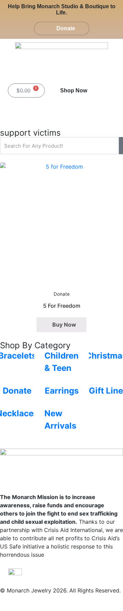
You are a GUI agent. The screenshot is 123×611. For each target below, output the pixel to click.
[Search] (121, 145)
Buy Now (64, 324)
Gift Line (106, 391)
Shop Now (73, 90)
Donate (17, 391)
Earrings (62, 391)
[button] (108, 90)
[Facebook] (93, 110)
